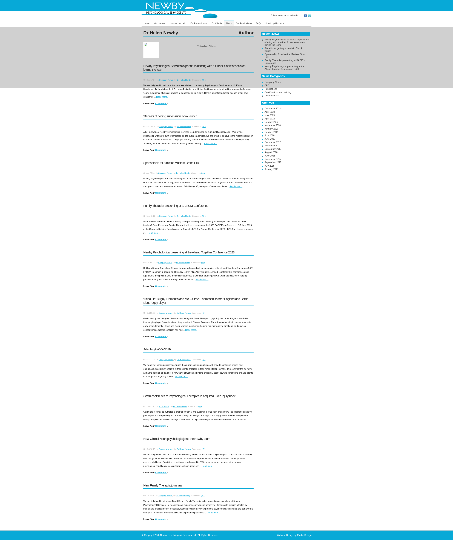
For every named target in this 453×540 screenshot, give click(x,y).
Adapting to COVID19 (157, 349)
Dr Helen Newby (184, 80)
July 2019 (269, 135)
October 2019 (271, 132)
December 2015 (273, 159)
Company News (166, 80)
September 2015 (273, 162)
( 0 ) (204, 80)
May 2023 (270, 115)
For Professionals (198, 23)
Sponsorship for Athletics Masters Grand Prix (171, 163)
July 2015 (269, 165)
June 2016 (270, 155)
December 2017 (273, 142)
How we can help (178, 23)
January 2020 (271, 128)
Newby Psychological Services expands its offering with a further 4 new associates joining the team (287, 42)
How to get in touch (274, 23)
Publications (164, 406)
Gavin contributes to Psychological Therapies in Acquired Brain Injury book (189, 396)
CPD (267, 85)
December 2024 (273, 108)
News (229, 23)
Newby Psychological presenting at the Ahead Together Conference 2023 (188, 252)
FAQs (258, 23)
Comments (161, 103)
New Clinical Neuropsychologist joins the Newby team (176, 439)
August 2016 (271, 152)
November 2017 (273, 145)
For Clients (216, 23)
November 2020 (273, 125)
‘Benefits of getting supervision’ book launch (170, 116)
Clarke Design (304, 535)
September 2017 (273, 149)
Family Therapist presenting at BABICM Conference (175, 206)
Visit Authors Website (206, 46)
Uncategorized (272, 95)
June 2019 (270, 139)
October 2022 (271, 122)
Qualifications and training (278, 92)
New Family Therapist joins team (163, 485)
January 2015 (271, 169)
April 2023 (270, 118)
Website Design (285, 535)
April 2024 (270, 112)
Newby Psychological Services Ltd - (181, 10)
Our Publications (244, 23)
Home (147, 23)
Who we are (159, 23)
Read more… (162, 97)
